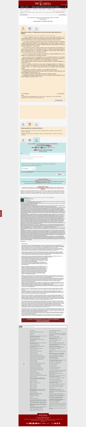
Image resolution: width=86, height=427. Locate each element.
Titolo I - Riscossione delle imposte (41, 35)
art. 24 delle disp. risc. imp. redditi (47, 282)
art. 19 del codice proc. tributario (32, 285)
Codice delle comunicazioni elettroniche (37, 363)
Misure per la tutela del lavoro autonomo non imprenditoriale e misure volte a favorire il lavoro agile (38, 405)
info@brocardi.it (37, 420)
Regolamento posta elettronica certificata (57, 404)
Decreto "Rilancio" (33, 385)
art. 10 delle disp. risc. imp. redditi (56, 278)
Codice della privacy (34, 352)
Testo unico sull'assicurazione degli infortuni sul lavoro (56, 372)
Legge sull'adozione (33, 392)
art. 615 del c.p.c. (34, 267)
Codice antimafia (33, 371)
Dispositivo (23, 125)
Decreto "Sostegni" (33, 384)
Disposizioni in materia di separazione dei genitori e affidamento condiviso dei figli (37, 378)
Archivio (54, 420)
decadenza (40, 315)
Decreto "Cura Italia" (34, 386)
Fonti (24, 12)
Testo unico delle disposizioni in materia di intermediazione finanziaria (57, 376)
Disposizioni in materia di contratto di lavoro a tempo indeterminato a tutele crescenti (38, 402)
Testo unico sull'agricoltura (54, 379)
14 (62, 75)
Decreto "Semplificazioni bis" (35, 382)
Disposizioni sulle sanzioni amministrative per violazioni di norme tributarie (57, 397)
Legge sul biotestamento (34, 395)
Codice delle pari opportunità (35, 364)
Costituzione (32, 330)
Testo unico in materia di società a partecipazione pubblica (55, 382)
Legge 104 (31, 397)
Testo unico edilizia (52, 366)
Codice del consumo (33, 353)
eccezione (23, 315)
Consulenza (36, 125)
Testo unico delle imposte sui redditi (56, 385)
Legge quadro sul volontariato (55, 348)
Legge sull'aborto (33, 380)
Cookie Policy (48, 420)
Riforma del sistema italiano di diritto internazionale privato (56, 357)
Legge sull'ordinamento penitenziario (56, 355)
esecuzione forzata (57, 252)
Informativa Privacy (42, 420)
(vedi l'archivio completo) (43, 151)
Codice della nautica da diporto (36, 367)
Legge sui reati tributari (53, 358)
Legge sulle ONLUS (52, 349)
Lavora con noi (43, 421)
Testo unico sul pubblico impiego (55, 362)
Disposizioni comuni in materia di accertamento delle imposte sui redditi (56, 390)
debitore (35, 261)
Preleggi (31, 334)
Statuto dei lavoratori (34, 398)
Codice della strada (33, 349)
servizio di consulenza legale (36, 192)
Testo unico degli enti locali (54, 363)
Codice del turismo (33, 360)
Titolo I (47, 12)
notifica (33, 260)
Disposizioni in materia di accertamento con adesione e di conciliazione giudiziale (57, 395)
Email (21, 153)
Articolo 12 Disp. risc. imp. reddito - (37, 197)
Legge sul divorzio (33, 388)
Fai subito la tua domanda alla (43, 320)
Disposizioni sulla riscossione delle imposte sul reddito (33, 12)
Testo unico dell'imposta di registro (56, 386)
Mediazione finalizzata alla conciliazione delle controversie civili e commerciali (56, 353)
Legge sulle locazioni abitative (55, 340)
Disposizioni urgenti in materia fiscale (56, 393)
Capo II (58, 12)
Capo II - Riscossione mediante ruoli (50, 35)
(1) (41, 76)
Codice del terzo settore (34, 372)
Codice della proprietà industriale (36, 368)
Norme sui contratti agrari (54, 336)
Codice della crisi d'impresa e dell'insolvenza (38, 375)
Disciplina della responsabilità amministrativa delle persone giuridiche (56, 346)
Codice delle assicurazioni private (36, 355)
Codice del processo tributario (36, 351)
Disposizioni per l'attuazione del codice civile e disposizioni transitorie (38, 336)
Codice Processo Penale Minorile (36, 348)
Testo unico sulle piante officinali (55, 380)
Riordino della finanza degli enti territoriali (57, 403)
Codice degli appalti (33, 376)
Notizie (30, 141)
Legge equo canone (52, 341)
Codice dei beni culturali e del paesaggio (37, 356)
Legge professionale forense (54, 330)
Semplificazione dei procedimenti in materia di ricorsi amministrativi (57, 344)
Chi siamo (51, 420)
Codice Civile (32, 333)
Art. (24, 14)
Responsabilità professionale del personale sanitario (55, 338)
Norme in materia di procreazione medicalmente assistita (36, 394)
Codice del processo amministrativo (36, 359)
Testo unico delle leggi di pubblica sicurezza (57, 370)
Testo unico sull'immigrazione (54, 367)
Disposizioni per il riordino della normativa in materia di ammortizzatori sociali (38, 407)
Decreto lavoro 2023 (33, 381)
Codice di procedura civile (35, 338)
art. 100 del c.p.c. (28, 292)
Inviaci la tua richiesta (27, 183)
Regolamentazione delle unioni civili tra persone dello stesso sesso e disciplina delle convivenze (37, 390)
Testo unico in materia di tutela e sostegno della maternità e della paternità (57, 360)
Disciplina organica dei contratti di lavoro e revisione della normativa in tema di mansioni (38, 400)
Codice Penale (32, 341)
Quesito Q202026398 (51, 197)
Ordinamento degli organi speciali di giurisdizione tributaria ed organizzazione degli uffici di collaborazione (57, 400)
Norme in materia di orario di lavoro (36, 410)
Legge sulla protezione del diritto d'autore (57, 333)
